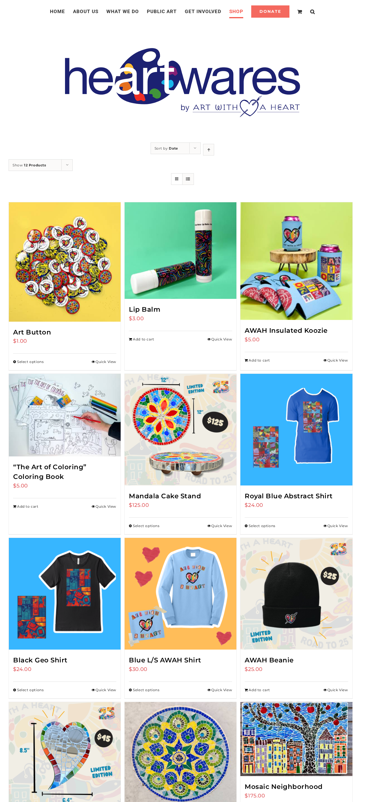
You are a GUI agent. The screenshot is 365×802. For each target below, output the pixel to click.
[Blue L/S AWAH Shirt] (180, 594)
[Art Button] (65, 262)
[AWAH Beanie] (296, 594)
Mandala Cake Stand (165, 496)
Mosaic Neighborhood (284, 786)
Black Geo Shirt (40, 660)
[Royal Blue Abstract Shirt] (296, 429)
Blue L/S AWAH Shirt (165, 660)
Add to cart (143, 339)
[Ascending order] (208, 150)
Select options (30, 362)
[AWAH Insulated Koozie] (296, 261)
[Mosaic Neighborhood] (296, 739)
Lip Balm (144, 309)
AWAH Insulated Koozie (286, 330)
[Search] (305, 11)
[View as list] (188, 179)
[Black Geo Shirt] (65, 594)
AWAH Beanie (269, 660)
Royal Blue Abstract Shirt (289, 496)
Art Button (32, 332)
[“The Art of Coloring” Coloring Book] (65, 415)
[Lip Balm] (180, 250)
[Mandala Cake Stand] (180, 429)
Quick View (106, 362)
